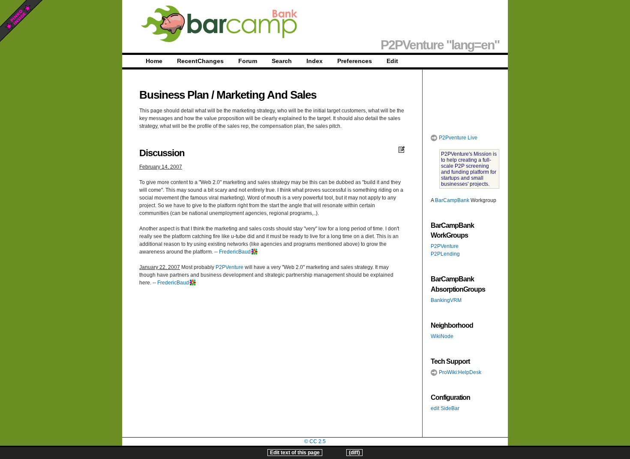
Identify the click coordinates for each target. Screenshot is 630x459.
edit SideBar (445, 408)
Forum (247, 60)
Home (154, 60)
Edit (392, 60)
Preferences (354, 60)
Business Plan (174, 94)
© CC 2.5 (315, 441)
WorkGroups (449, 235)
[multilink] (254, 252)
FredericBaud (235, 252)
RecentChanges (200, 60)
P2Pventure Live (457, 138)
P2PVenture (229, 267)
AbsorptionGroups (458, 289)
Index (314, 60)
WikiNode (442, 336)
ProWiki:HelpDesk (459, 372)
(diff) (354, 453)
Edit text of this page (295, 453)
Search (282, 60)
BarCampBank (452, 200)
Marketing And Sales (266, 94)
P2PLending (445, 254)
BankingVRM (446, 300)
